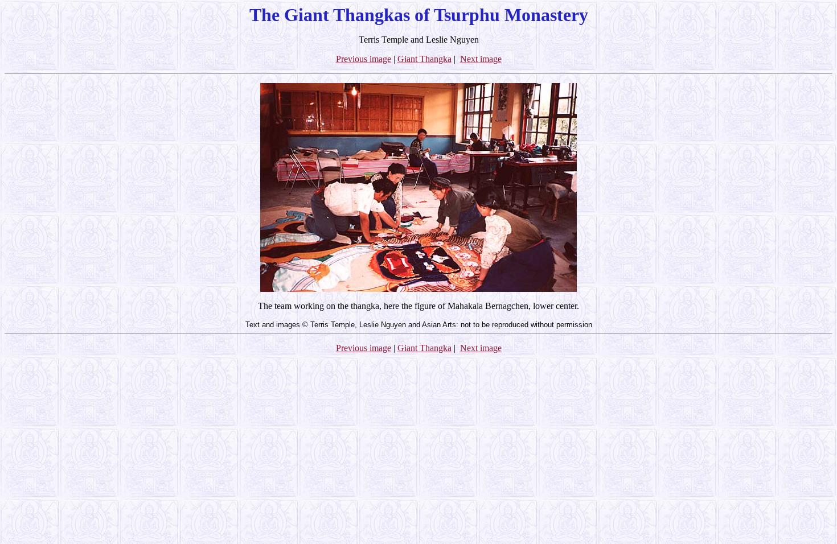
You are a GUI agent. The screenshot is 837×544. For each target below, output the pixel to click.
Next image (481, 59)
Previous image (363, 59)
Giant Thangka (424, 59)
